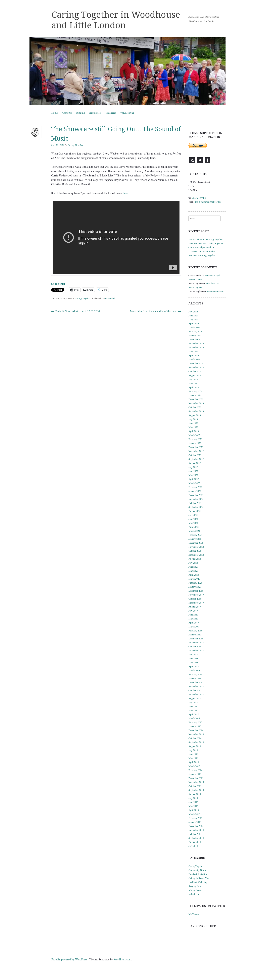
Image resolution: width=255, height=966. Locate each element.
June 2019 (193, 614)
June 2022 (193, 471)
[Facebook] (207, 161)
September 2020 (196, 554)
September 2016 (196, 742)
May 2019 (193, 618)
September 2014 (196, 837)
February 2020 (195, 582)
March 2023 (194, 435)
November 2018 (196, 642)
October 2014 (194, 833)
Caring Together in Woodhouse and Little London (115, 20)
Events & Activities (197, 873)
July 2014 (193, 845)
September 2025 (196, 347)
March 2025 (194, 359)
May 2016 (193, 758)
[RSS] (192, 161)
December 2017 (195, 682)
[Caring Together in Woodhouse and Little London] (127, 71)
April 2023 (193, 431)
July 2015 (193, 798)
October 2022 (194, 455)
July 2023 (193, 419)
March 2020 (194, 578)
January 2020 (194, 586)
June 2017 (193, 706)
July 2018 (193, 654)
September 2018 (196, 650)
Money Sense (194, 889)
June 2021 (193, 518)
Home (54, 112)
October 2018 (194, 646)
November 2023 (196, 403)
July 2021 (193, 514)
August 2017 (194, 698)
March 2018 (194, 670)
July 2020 (193, 562)
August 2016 (194, 746)
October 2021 (194, 502)
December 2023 (195, 399)
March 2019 (194, 626)
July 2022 (193, 467)
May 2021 (193, 522)
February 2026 (195, 331)
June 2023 (193, 423)
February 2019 (195, 630)
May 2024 (193, 383)
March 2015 (194, 813)
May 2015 (193, 805)
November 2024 (196, 367)
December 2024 (195, 363)
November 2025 (196, 343)
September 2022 (196, 459)
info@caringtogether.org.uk (208, 201)
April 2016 (193, 762)
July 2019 (193, 610)
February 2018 (195, 674)
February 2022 (195, 486)
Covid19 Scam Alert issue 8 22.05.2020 (75, 311)
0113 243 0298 (199, 197)
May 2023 (193, 427)
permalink (110, 298)
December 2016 (195, 730)
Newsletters (95, 112)
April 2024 (193, 387)
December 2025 (195, 339)
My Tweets (193, 914)
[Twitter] (199, 161)
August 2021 (194, 510)
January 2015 (194, 821)
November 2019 (196, 594)
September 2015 (196, 790)
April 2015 (193, 809)
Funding (80, 112)
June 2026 (193, 315)
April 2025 (193, 355)
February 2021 (195, 534)
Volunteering (127, 112)
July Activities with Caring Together (205, 239)
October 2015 (194, 786)
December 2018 (195, 638)
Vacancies (110, 112)
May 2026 (193, 319)
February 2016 (195, 770)
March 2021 (194, 530)
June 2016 (193, 754)
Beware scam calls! (215, 291)
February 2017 (195, 722)
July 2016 (193, 750)
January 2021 (194, 538)
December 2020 (195, 542)
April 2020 (193, 574)
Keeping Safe (194, 885)
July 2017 (193, 702)
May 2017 (193, 710)
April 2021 (193, 526)
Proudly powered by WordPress (69, 959)
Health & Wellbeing (197, 881)
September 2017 (196, 694)
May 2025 (193, 351)
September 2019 (196, 602)
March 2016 (194, 766)
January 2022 (194, 490)
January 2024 (194, 395)
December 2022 (195, 447)
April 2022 (193, 479)
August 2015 (194, 794)
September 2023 (196, 411)
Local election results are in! (201, 251)
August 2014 (194, 841)
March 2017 (194, 718)
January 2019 (194, 634)
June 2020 (193, 566)
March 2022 (194, 482)
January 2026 (194, 335)
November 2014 (196, 829)
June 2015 (193, 802)
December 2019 (195, 590)
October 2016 (194, 738)
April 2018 (193, 666)
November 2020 (196, 546)
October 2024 (194, 371)
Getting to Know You (198, 877)
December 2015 (195, 778)
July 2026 (193, 311)
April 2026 (193, 323)
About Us (67, 112)
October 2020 (194, 550)
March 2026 (194, 327)
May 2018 (193, 662)
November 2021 (196, 498)
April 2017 (193, 714)
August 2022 (194, 463)
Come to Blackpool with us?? (202, 247)
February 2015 (195, 817)
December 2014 (195, 825)
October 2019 (194, 598)
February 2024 (195, 391)
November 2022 (196, 451)
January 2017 (194, 726)
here (125, 193)
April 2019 (193, 622)
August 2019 (194, 606)
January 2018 (194, 678)
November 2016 (196, 734)
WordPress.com (122, 959)
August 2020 (194, 558)
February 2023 (195, 439)
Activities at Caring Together (201, 255)
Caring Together (75, 145)
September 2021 (196, 506)
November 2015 (196, 782)
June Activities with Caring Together (205, 243)
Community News (197, 869)
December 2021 (195, 494)
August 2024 (194, 375)
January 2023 (194, 443)
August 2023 (194, 415)
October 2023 (194, 407)
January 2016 (194, 774)
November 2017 (196, 686)
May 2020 (193, 570)
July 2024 (193, 379)
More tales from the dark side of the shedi (155, 311)
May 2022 (193, 475)
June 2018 (193, 658)
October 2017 (194, 690)
